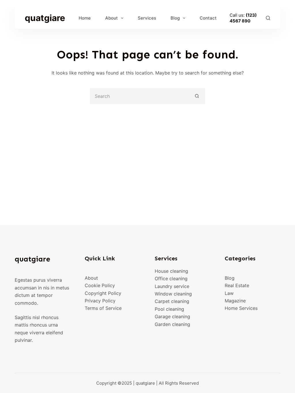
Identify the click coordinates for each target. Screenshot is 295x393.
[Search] (268, 18)
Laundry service (172, 286)
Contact (208, 18)
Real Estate (237, 285)
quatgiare (45, 18)
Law (229, 293)
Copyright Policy (103, 293)
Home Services (241, 308)
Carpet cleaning (172, 301)
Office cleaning (171, 278)
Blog (175, 18)
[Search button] (197, 96)
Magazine (235, 301)
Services (147, 18)
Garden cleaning (172, 324)
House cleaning (171, 271)
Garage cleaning (172, 316)
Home (85, 18)
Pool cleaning (169, 309)
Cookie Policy (100, 285)
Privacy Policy (100, 301)
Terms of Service (103, 308)
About (111, 18)
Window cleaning (173, 294)
